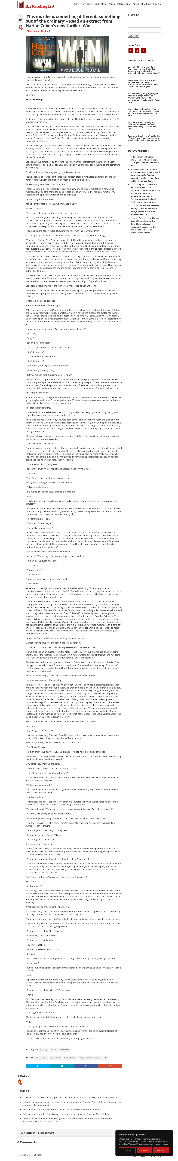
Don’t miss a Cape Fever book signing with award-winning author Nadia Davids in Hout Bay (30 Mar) (71, 1097)
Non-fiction (86, 3)
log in (32, 1132)
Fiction (75, 3)
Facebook (133, 1156)
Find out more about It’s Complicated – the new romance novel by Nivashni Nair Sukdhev (66, 1114)
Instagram (156, 1156)
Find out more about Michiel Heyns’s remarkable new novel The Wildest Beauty (61, 1109)
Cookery (43, 1049)
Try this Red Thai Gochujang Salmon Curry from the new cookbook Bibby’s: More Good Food (142, 125)
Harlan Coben (69, 1058)
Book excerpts (40, 1058)
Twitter (144, 1156)
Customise (127, 1150)
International (123, 3)
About (136, 3)
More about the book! (39, 31)
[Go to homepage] (38, 5)
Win (105, 1058)
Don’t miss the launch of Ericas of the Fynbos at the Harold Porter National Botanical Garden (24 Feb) (144, 112)
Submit (147, 3)
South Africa (100, 3)
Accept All (161, 1150)
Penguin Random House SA (90, 1058)
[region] (144, 1143)
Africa (112, 3)
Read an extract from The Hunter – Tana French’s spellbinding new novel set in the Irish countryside (144, 138)
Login (158, 3)
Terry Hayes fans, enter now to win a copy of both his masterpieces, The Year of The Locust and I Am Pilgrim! (143, 83)
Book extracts (55, 1058)
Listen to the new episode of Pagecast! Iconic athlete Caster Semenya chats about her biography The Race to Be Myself (143, 70)
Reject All (144, 1150)
